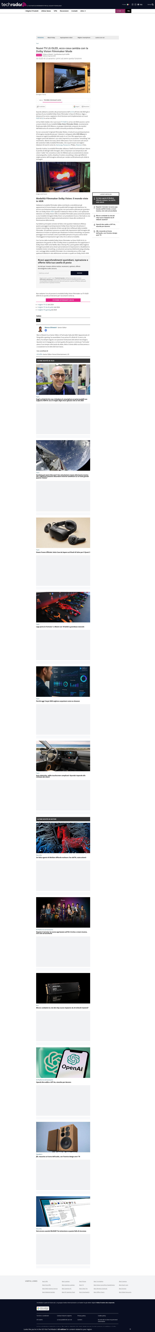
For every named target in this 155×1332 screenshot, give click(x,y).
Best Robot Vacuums (125, 1292)
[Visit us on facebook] (132, 4)
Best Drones (122, 1288)
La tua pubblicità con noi (64, 1319)
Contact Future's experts (64, 1316)
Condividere (42, 106)
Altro (82, 11)
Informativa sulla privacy (46, 279)
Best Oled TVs (83, 1288)
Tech (37, 43)
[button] (150, 4)
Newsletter (86, 106)
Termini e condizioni (43, 1316)
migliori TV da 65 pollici (46, 307)
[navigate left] (37, 100)
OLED (38, 118)
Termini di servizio (60, 278)
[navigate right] (89, 100)
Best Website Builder (48, 1292)
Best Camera (123, 1281)
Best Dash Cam (123, 1285)
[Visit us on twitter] (135, 4)
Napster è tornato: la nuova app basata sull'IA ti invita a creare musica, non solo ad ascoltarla (107, 209)
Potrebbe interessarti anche (52, 100)
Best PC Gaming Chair (68, 1292)
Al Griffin (67, 54)
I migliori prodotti (31, 11)
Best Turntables (98, 1281)
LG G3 (72, 112)
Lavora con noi (99, 37)
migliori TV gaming (44, 310)
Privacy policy (82, 1316)
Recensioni (64, 11)
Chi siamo (40, 1319)
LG (43, 118)
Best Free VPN (46, 1285)
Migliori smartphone (84, 37)
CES (38, 320)
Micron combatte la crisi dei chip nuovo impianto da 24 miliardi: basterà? (105, 217)
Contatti (74, 11)
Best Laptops (66, 1281)
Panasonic (66, 145)
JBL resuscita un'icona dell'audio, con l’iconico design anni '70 (106, 233)
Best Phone (82, 1281)
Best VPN (45, 1281)
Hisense (78, 145)
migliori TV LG (43, 305)
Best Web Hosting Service (50, 1288)
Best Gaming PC (66, 1288)
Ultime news (46, 11)
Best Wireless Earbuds (100, 1288)
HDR (52, 212)
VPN (55, 11)
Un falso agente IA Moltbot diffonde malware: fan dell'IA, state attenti (106, 200)
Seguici (77, 106)
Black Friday (51, 37)
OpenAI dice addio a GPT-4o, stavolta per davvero (106, 225)
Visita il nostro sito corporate (105, 1302)
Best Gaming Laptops (68, 1285)
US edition (62, 1329)
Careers (80, 1319)
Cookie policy (102, 1316)
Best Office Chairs (99, 1292)
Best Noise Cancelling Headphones (104, 1285)
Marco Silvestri (48, 54)
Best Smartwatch (84, 1292)
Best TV (81, 1285)
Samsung (59, 145)
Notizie (39, 55)
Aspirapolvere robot (66, 37)
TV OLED (64, 122)
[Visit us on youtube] (138, 4)
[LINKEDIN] (46, 330)
